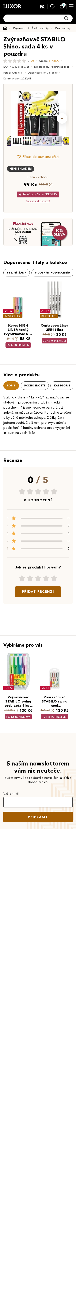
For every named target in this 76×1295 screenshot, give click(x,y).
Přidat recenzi (38, 592)
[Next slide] (62, 118)
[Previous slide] (14, 118)
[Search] (66, 18)
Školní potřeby (40, 27)
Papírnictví (19, 27)
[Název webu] (12, 6)
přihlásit (38, 817)
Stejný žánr (16, 272)
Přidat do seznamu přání (40, 157)
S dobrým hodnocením (53, 272)
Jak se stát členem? (38, 200)
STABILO (54, 60)
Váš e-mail (11, 793)
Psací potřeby (63, 27)
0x (32, 61)
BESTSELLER (12, 316)
